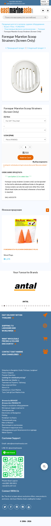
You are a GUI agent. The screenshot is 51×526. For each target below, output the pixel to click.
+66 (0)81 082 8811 (15, 1)
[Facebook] (10, 506)
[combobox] (25, 17)
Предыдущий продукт (16, 48)
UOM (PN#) (9, 135)
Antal (25, 302)
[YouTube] (28, 506)
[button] (44, 466)
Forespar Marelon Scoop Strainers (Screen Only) (19, 38)
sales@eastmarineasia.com (16, 3)
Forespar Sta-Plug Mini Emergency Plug (21, 249)
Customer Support (11, 438)
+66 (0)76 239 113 (9, 486)
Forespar (41, 29)
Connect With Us (10, 491)
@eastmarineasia (15, 448)
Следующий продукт (35, 48)
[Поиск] (45, 17)
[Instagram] (22, 506)
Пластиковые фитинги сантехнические (20, 29)
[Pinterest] (16, 506)
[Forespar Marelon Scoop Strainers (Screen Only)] (25, 76)
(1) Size (7, 117)
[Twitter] (4, 506)
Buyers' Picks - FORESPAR (14, 27)
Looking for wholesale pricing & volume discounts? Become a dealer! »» (25, 166)
